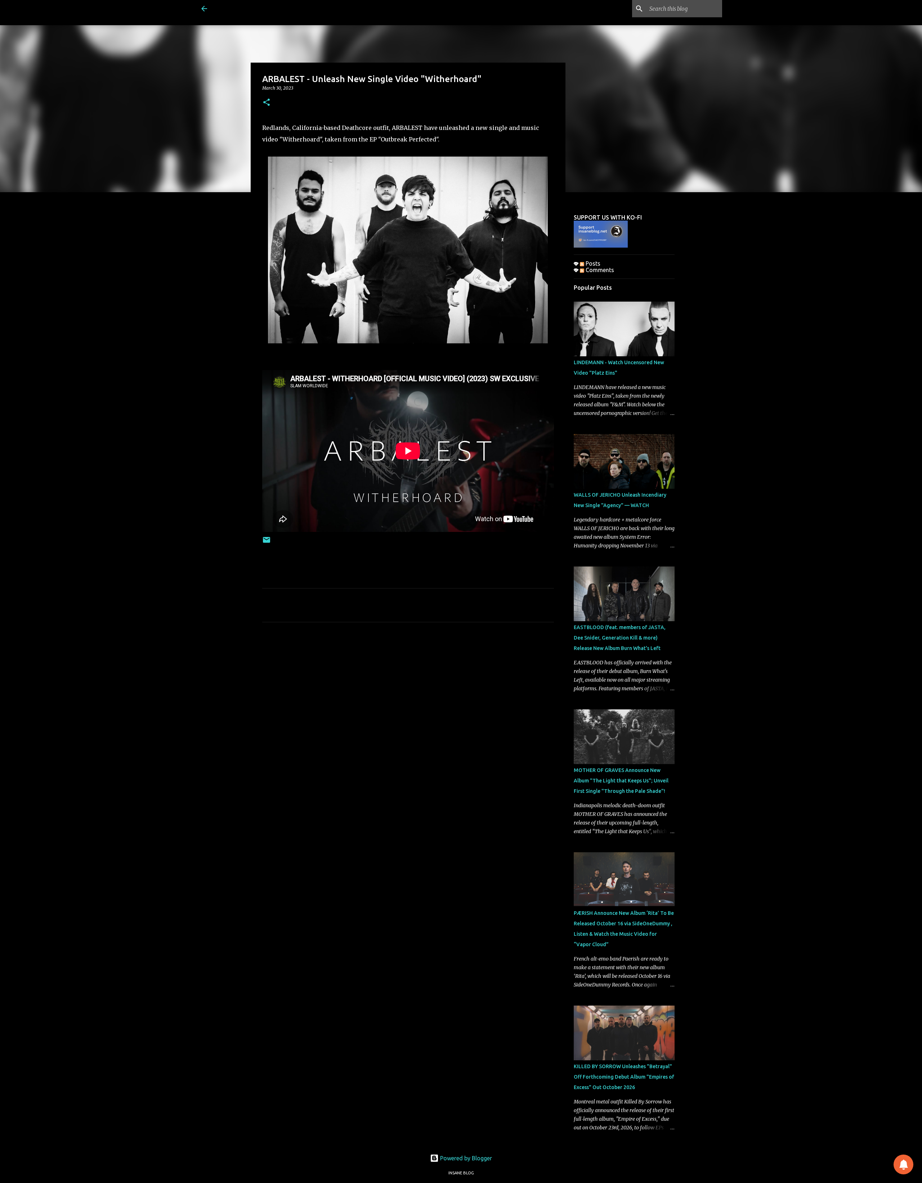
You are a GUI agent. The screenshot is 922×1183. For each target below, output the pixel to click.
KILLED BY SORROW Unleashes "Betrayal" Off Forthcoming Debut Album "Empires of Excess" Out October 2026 (624, 1077)
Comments (599, 270)
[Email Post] (266, 542)
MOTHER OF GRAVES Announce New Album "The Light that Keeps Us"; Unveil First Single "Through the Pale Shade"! (621, 780)
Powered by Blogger (465, 1158)
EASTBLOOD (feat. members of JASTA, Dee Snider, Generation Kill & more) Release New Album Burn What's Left (620, 637)
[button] (266, 103)
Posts (592, 263)
